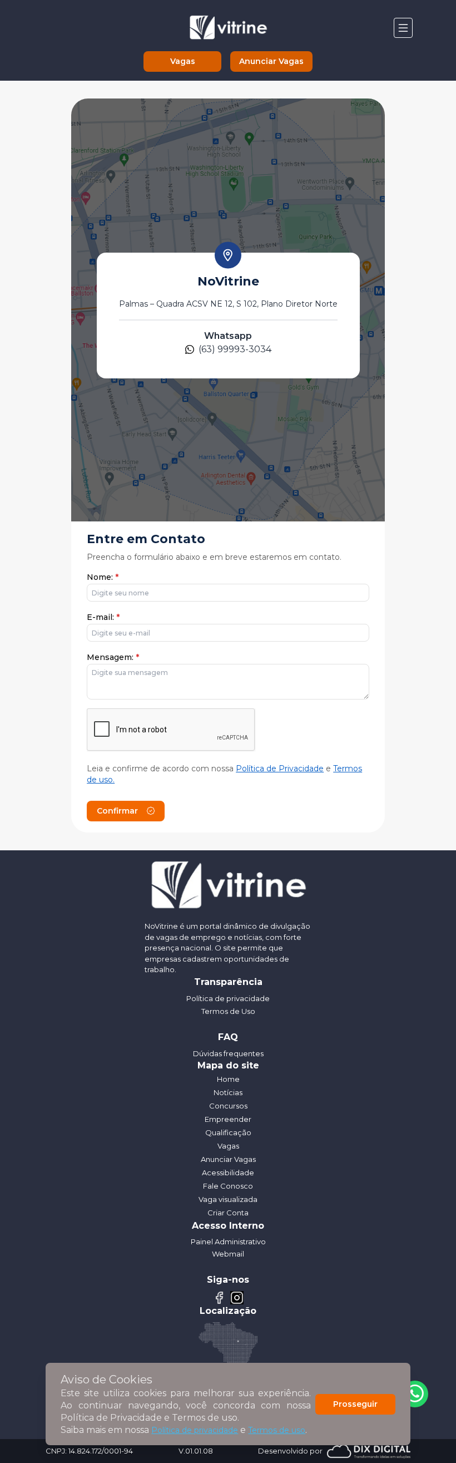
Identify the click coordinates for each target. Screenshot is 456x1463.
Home (228, 1079)
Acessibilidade (228, 1172)
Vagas (182, 61)
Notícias (228, 1092)
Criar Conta (228, 1212)
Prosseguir (355, 1404)
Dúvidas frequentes (228, 1053)
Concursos (228, 1105)
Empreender (228, 1119)
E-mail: (103, 617)
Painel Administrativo (228, 1241)
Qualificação (228, 1132)
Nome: (102, 577)
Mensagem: (113, 657)
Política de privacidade (194, 1430)
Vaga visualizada (228, 1199)
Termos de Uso (228, 1011)
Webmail (228, 1253)
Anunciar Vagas (271, 61)
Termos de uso (276, 1430)
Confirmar (117, 811)
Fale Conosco (228, 1185)
